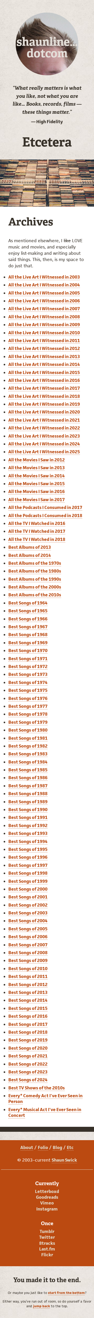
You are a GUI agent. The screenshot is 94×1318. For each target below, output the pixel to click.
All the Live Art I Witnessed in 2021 (44, 420)
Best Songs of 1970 (28, 650)
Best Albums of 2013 (29, 547)
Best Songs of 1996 (28, 857)
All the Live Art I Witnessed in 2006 (44, 301)
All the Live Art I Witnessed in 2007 (44, 309)
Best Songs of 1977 (28, 706)
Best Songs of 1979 (28, 722)
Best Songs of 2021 (28, 1056)
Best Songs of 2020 (28, 1048)
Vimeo (47, 1203)
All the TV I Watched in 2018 (36, 539)
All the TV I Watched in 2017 (36, 531)
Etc (70, 1147)
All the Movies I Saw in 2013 (36, 468)
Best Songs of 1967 (28, 627)
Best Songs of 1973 (28, 674)
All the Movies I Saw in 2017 (36, 499)
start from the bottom (66, 1293)
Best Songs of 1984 (28, 762)
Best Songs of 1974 (28, 682)
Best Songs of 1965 (28, 611)
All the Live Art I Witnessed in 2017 (44, 388)
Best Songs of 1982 (28, 746)
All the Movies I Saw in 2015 (36, 484)
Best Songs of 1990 (28, 809)
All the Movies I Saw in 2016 (36, 491)
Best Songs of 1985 (28, 770)
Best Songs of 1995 (28, 849)
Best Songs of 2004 (28, 921)
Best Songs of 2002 (28, 905)
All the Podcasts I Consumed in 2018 (45, 515)
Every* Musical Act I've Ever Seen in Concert (44, 1112)
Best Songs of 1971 (28, 658)
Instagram (47, 1209)
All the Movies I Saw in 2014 (36, 476)
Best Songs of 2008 (28, 952)
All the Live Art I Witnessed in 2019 (44, 404)
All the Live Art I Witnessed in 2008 (44, 317)
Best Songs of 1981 (28, 738)
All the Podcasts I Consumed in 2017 (45, 507)
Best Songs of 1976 (28, 698)
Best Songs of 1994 (28, 841)
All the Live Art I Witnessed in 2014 (44, 364)
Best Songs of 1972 (28, 666)
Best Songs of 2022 (28, 1064)
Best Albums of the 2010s (34, 595)
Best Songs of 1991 (28, 817)
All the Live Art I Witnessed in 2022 (44, 428)
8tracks (47, 1243)
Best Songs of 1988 (28, 793)
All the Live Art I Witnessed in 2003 (44, 277)
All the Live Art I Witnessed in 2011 (44, 340)
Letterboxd (47, 1191)
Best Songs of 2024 (28, 1080)
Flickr (47, 1255)
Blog (57, 1147)
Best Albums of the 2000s (34, 587)
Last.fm (47, 1249)
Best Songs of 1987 (28, 786)
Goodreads (47, 1197)
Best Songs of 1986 (28, 777)
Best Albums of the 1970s (34, 563)
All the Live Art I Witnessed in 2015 (44, 372)
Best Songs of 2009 (28, 960)
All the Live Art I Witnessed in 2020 (44, 412)
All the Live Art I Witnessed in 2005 (44, 293)
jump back (41, 1306)
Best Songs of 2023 (28, 1072)
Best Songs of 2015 (28, 1008)
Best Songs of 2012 (28, 984)
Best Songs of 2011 (28, 976)
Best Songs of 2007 (28, 945)
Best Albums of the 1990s (34, 579)
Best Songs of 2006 (28, 937)
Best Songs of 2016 (28, 1016)
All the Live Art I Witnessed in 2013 (44, 356)
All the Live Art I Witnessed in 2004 (44, 285)
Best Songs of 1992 (28, 825)
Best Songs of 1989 (28, 802)
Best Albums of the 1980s (34, 571)
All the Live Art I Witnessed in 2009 (44, 324)
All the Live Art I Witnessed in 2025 (44, 452)
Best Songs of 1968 (28, 634)
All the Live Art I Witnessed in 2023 (44, 436)
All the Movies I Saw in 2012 (36, 460)
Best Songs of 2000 (28, 889)
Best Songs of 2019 (28, 1040)
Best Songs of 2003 (28, 913)
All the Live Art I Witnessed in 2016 (44, 380)
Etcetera (47, 142)
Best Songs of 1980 (28, 730)
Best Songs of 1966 (28, 619)
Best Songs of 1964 (28, 603)
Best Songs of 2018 (28, 1032)
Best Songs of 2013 (28, 992)
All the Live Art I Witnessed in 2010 (44, 333)
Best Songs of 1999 (28, 881)
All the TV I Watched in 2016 (36, 523)
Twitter (47, 1237)
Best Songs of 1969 (28, 643)
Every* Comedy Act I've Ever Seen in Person (45, 1098)
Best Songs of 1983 (28, 754)
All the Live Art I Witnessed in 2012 (44, 348)
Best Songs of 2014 (28, 1000)
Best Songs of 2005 (28, 929)
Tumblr (47, 1231)
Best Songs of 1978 (28, 714)
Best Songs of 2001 (28, 897)
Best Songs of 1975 (28, 690)
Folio (43, 1147)
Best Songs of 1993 (28, 833)
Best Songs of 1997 (28, 865)
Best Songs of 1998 (28, 873)
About (26, 1147)
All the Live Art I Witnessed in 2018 (44, 396)
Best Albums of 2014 (29, 555)
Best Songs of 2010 (28, 968)
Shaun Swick (64, 1160)
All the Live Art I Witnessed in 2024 (44, 444)
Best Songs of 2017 (28, 1024)
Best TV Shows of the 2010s (36, 1088)
